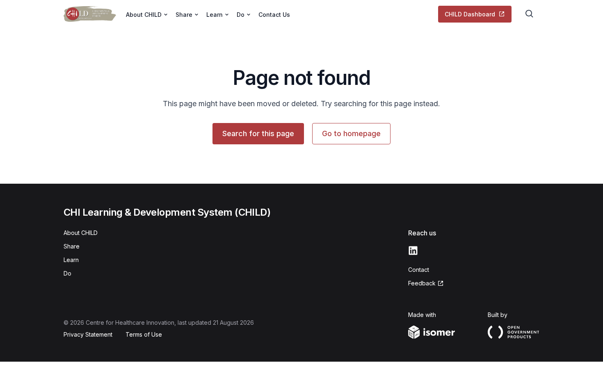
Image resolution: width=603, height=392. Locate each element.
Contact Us (274, 14)
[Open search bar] (529, 14)
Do (67, 273)
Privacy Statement (88, 334)
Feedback (422, 283)
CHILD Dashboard (470, 14)
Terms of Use (144, 334)
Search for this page (258, 133)
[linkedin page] (413, 250)
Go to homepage (351, 133)
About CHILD (81, 232)
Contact (418, 269)
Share (72, 246)
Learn (71, 259)
